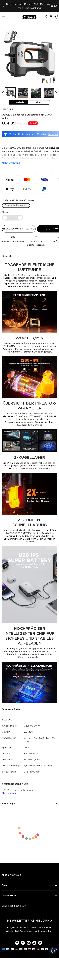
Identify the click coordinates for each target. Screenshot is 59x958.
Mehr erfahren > (10, 793)
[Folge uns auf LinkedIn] (40, 943)
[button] (56, 92)
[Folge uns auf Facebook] (17, 943)
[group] (10, 92)
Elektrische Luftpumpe (16, 205)
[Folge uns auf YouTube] (29, 943)
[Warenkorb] (55, 17)
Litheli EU (7, 109)
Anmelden (53, 134)
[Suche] (46, 17)
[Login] (51, 17)
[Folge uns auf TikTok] (34, 943)
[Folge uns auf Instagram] (23, 943)
